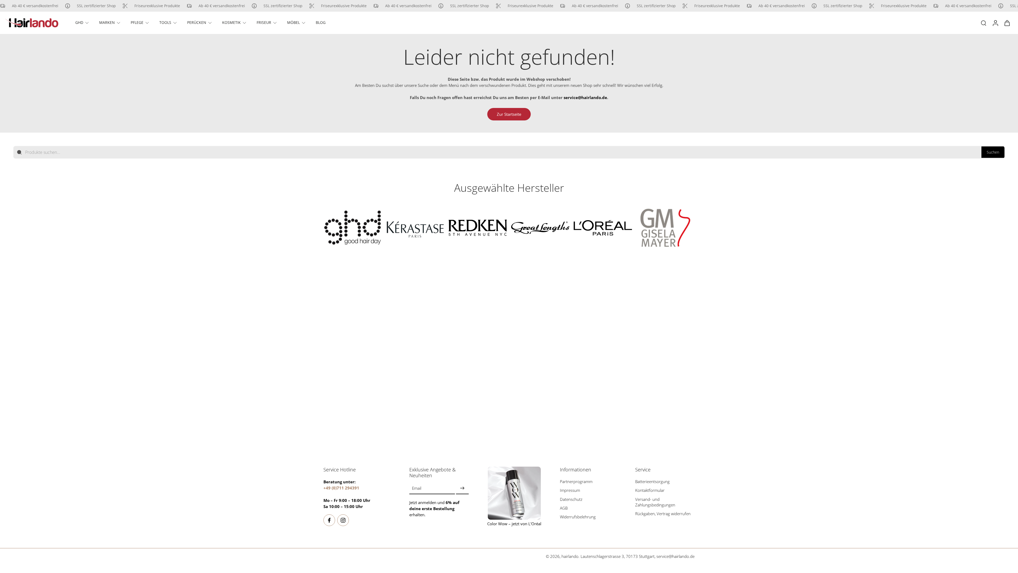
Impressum (570, 490)
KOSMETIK (231, 22)
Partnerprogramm (576, 481)
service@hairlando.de (675, 556)
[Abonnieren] (462, 488)
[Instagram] (343, 520)
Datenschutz (571, 499)
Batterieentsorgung (652, 481)
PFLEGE (137, 22)
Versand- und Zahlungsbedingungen (655, 501)
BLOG (321, 22)
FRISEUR (264, 22)
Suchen (993, 152)
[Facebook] (329, 520)
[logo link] (352, 228)
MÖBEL (293, 22)
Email (416, 488)
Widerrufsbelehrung (578, 517)
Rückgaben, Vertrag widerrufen (663, 513)
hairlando (569, 556)
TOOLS (165, 22)
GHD (79, 22)
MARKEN (107, 22)
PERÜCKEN (196, 22)
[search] (983, 23)
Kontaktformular (650, 490)
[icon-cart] (1007, 23)
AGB (564, 508)
